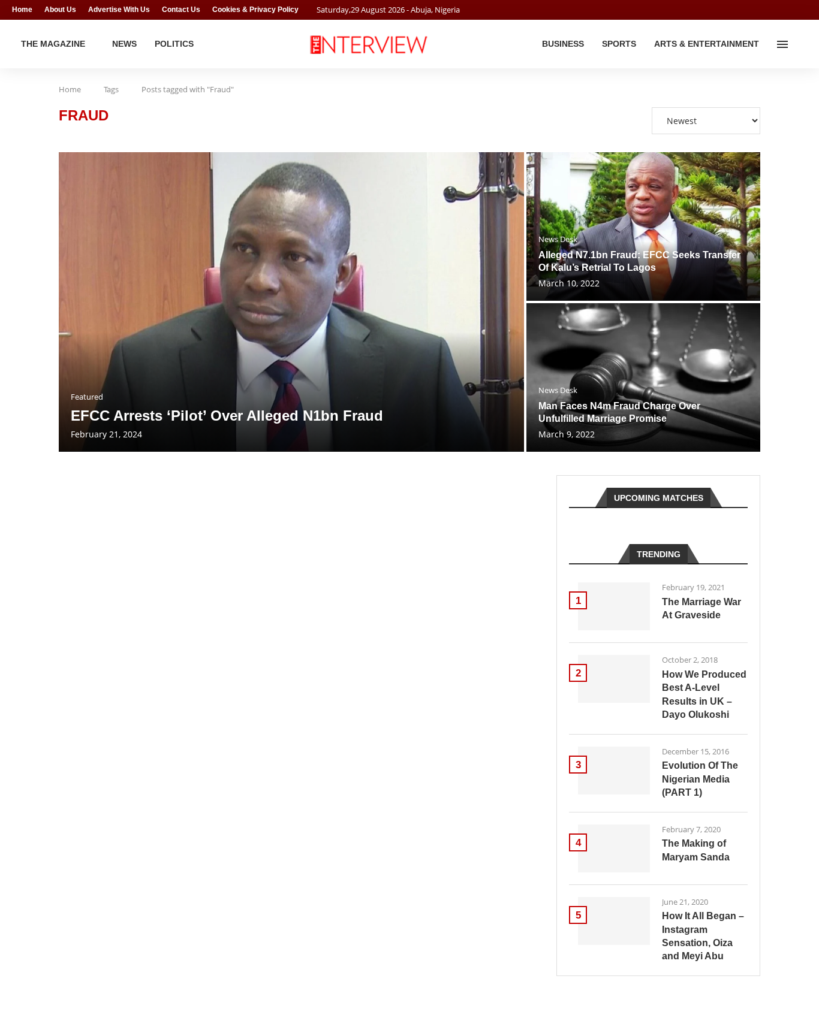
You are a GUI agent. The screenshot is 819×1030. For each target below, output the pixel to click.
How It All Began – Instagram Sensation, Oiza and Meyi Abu (703, 936)
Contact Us (181, 9)
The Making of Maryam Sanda (696, 850)
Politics (174, 44)
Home (22, 9)
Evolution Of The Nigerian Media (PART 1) (700, 779)
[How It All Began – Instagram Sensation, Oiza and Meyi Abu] (614, 921)
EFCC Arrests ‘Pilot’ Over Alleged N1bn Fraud (227, 415)
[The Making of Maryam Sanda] (614, 848)
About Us (60, 9)
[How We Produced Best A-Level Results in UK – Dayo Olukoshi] (614, 679)
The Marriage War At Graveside (701, 608)
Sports (619, 44)
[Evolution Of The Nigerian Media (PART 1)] (614, 771)
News (124, 44)
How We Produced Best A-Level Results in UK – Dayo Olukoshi (704, 694)
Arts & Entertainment (706, 44)
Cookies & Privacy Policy (255, 9)
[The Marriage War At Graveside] (614, 606)
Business (563, 44)
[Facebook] (781, 10)
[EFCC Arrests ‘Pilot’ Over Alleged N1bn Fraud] (291, 302)
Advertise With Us (119, 9)
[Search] (801, 44)
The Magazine (53, 44)
